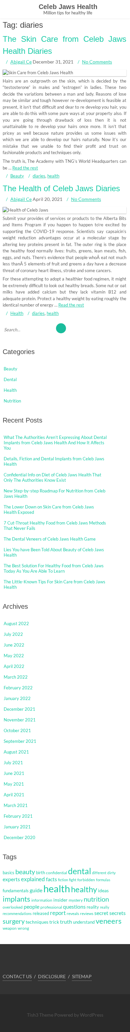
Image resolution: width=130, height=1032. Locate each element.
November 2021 (20, 719)
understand (84, 922)
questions (74, 906)
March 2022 (16, 677)
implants (16, 898)
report (58, 913)
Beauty (17, 176)
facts (51, 879)
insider (60, 900)
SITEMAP (82, 976)
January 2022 (17, 698)
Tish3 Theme (40, 1015)
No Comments (97, 62)
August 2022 (16, 623)
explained (33, 879)
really (104, 907)
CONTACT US (17, 976)
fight (72, 880)
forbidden (86, 879)
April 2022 (14, 666)
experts (11, 879)
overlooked (13, 907)
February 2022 (18, 687)
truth (66, 921)
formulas (103, 880)
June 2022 (14, 645)
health (53, 176)
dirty (111, 872)
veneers (109, 920)
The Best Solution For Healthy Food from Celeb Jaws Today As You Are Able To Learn (54, 568)
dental (79, 871)
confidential (56, 872)
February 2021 (18, 816)
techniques (37, 922)
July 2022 (13, 634)
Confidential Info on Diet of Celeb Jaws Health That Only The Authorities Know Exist (52, 477)
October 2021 (17, 730)
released (41, 913)
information (41, 900)
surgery (14, 921)
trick (54, 922)
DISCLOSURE (52, 976)
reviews (86, 913)
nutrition (96, 899)
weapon (10, 928)
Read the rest (25, 167)
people (31, 907)
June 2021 (14, 773)
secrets (117, 913)
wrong (23, 928)
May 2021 (14, 784)
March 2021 (16, 805)
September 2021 (20, 741)
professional (51, 907)
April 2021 (14, 794)
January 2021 (17, 826)
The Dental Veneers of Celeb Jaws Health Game (50, 539)
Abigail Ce (21, 62)
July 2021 (13, 762)
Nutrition (12, 401)
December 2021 (19, 709)
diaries (39, 176)
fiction (63, 880)
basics (8, 872)
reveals (73, 913)
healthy (84, 889)
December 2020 (19, 837)
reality (93, 907)
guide (36, 890)
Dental (10, 379)
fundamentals (16, 890)
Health (16, 313)
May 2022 (14, 655)
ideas (103, 890)
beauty (25, 872)
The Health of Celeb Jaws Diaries (61, 188)
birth (40, 872)
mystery (76, 900)
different (99, 873)
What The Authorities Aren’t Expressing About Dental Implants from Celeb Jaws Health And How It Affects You (55, 443)
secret (101, 913)
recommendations (17, 913)
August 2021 (16, 752)
